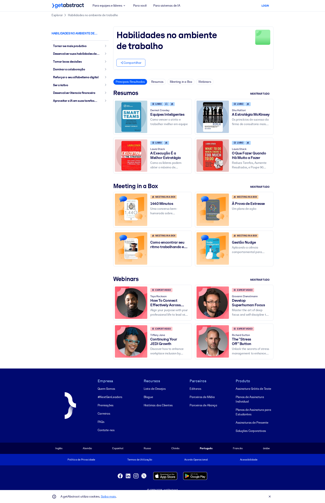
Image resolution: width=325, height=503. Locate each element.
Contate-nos (106, 430)
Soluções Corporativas (251, 431)
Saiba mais (108, 496)
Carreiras (104, 413)
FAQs (101, 422)
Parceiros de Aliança (203, 405)
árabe (266, 448)
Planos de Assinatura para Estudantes (253, 412)
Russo (147, 448)
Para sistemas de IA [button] (166, 5)
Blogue (148, 397)
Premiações (105, 405)
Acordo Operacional (196, 459)
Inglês (58, 448)
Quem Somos (106, 389)
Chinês (175, 448)
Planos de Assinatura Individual (250, 399)
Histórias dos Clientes (158, 405)
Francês (237, 448)
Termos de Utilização (139, 459)
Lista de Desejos (155, 389)
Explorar (57, 15)
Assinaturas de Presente (252, 422)
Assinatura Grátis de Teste (253, 389)
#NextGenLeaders (110, 397)
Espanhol (117, 448)
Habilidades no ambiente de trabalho (93, 15)
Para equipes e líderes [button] (107, 5)
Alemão (87, 448)
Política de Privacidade (81, 459)
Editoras (195, 389)
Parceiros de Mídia (202, 397)
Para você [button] (140, 5)
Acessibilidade (248, 459)
